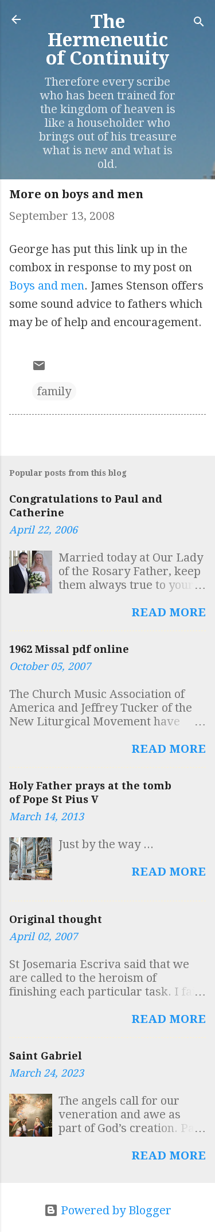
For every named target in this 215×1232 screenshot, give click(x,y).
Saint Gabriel (45, 1056)
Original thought (55, 919)
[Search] (199, 23)
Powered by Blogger (114, 1210)
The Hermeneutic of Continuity (107, 40)
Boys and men (46, 285)
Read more (168, 612)
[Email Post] (39, 368)
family (54, 391)
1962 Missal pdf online (69, 649)
